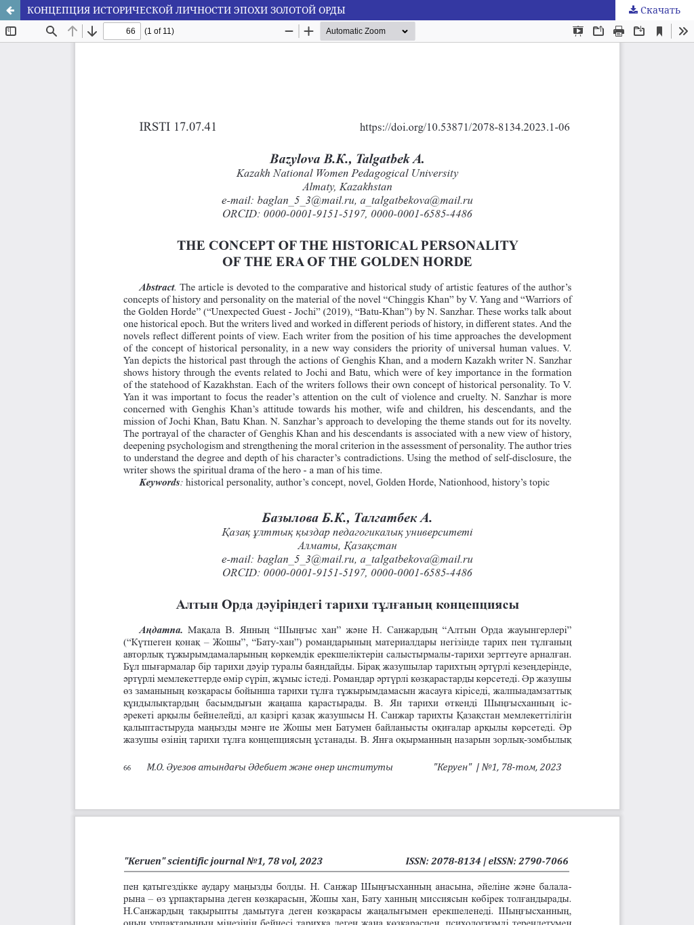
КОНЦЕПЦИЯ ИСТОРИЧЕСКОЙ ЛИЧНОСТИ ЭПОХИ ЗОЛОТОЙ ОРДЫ (186, 9)
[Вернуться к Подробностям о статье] (10, 10)
